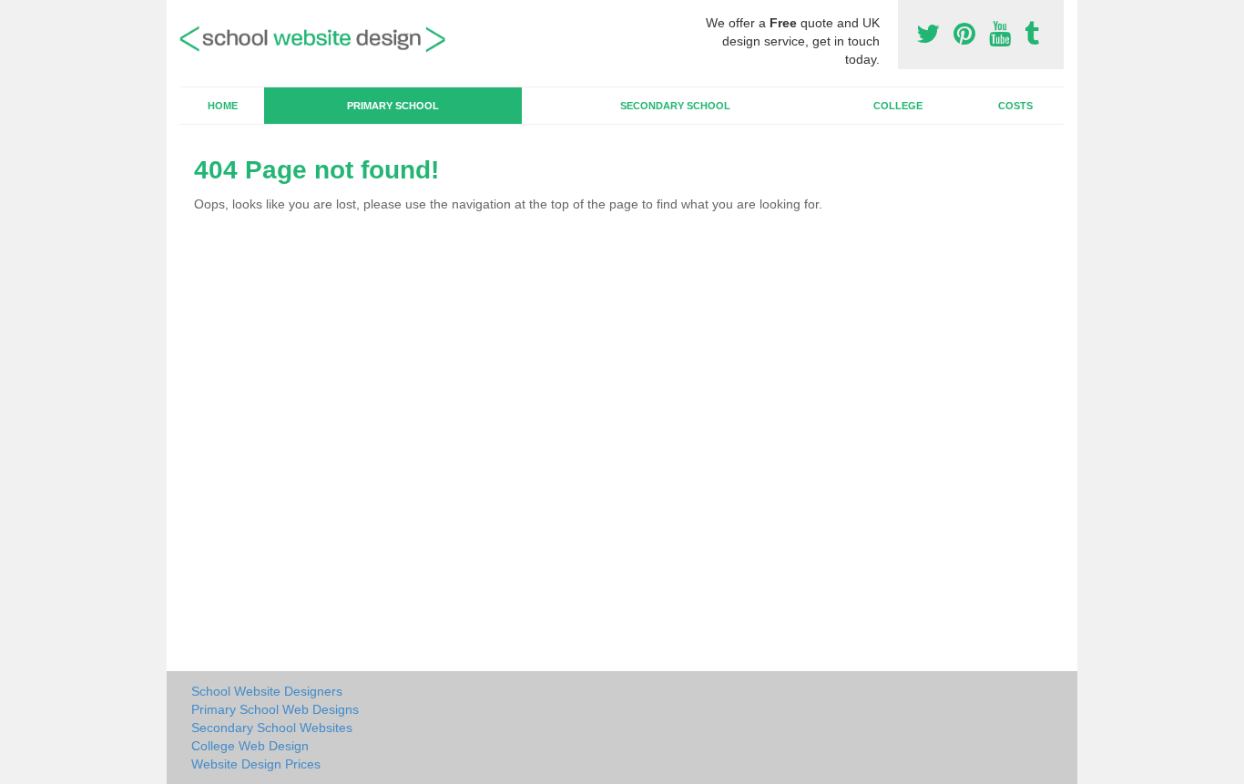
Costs (1015, 105)
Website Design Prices (256, 764)
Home (223, 105)
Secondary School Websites (271, 727)
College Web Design (250, 745)
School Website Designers (266, 691)
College (898, 105)
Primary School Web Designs (275, 709)
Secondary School (675, 105)
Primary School (393, 105)
